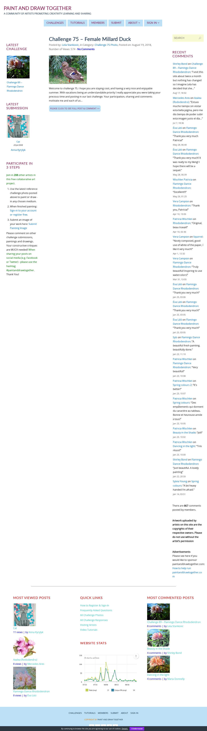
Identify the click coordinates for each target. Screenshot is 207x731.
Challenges (75, 713)
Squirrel (197, 236)
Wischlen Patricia (182, 179)
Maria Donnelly (176, 679)
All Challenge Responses (94, 620)
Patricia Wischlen (182, 219)
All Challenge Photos (92, 615)
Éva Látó (177, 128)
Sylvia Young (180, 481)
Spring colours (181, 402)
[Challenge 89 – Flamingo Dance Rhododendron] (18, 68)
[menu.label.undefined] (136, 656)
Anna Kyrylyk (18, 150)
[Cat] (18, 127)
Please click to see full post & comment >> (75, 108)
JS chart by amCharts (91, 658)
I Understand (136, 729)
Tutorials (89, 713)
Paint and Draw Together (110, 719)
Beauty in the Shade (184, 432)
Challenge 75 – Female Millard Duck (90, 39)
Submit (115, 713)
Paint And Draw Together (37, 8)
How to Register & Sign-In (94, 605)
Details (125, 728)
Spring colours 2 (182, 385)
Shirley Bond (180, 63)
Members (103, 713)
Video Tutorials (88, 629)
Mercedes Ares (181, 98)
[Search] (199, 38)
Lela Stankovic (70, 45)
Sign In (134, 713)
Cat (18, 141)
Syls (175, 337)
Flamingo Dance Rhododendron (31, 691)
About (124, 713)
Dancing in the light (184, 446)
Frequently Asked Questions (96, 610)
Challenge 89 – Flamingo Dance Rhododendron (15, 86)
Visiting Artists (88, 625)
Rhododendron (181, 205)
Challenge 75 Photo (106, 45)
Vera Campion (181, 201)
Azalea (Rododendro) (25, 659)
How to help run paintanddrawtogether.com (187, 572)
